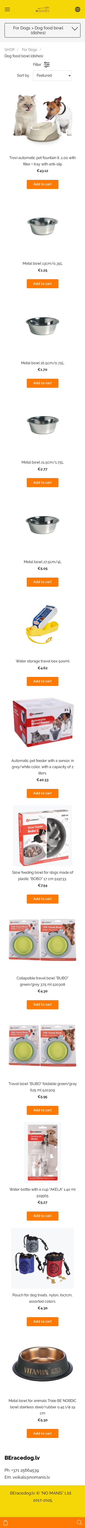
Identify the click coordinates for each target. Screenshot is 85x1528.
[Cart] (5, 1522)
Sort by (23, 75)
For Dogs (29, 50)
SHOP (10, 50)
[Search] (79, 1522)
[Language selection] (77, 9)
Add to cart (42, 184)
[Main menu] (7, 9)
